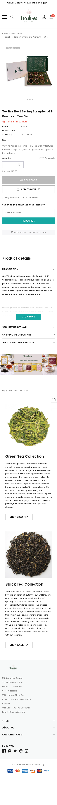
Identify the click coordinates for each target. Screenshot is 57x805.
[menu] (4, 17)
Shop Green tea (19, 516)
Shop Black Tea (19, 644)
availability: (7, 134)
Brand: (5, 126)
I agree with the (12, 197)
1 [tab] (24, 99)
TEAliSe (24, 126)
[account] (44, 16)
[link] (13, 667)
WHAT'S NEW (16, 33)
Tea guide (50, 158)
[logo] (28, 17)
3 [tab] (30, 99)
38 (12, 232)
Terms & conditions (29, 197)
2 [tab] (27, 99)
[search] (12, 16)
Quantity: (6, 158)
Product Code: (9, 130)
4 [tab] (32, 99)
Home (5, 33)
